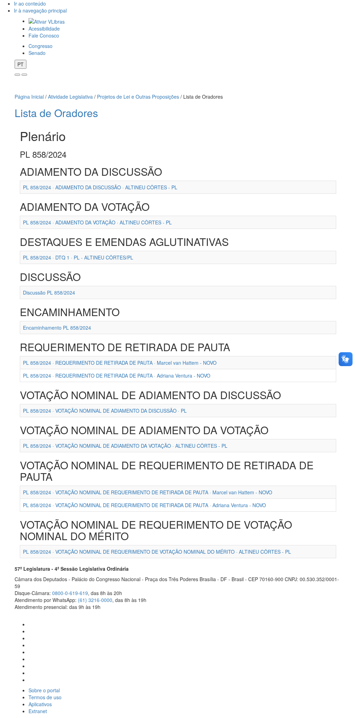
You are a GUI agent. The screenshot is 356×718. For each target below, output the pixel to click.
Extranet (38, 711)
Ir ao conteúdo (30, 3)
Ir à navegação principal (40, 10)
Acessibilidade (44, 28)
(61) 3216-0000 (95, 599)
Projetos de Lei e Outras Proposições (138, 96)
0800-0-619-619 (70, 592)
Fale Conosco (44, 35)
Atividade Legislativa (70, 96)
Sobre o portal (44, 690)
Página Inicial (29, 96)
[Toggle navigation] (17, 75)
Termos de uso (45, 697)
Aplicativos (40, 704)
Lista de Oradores (56, 112)
